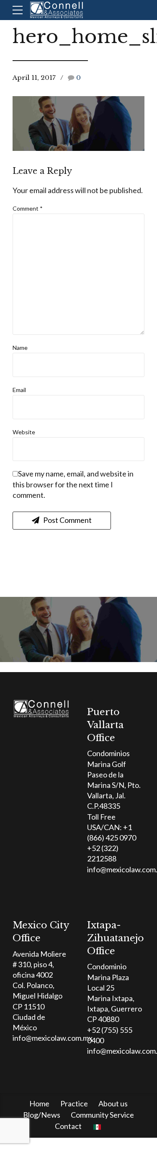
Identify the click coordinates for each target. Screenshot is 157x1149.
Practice (74, 1103)
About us (113, 1103)
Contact (68, 1126)
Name (20, 347)
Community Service (102, 1114)
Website (24, 432)
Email (19, 389)
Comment (28, 208)
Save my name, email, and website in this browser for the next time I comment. (73, 484)
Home (39, 1103)
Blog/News (41, 1114)
